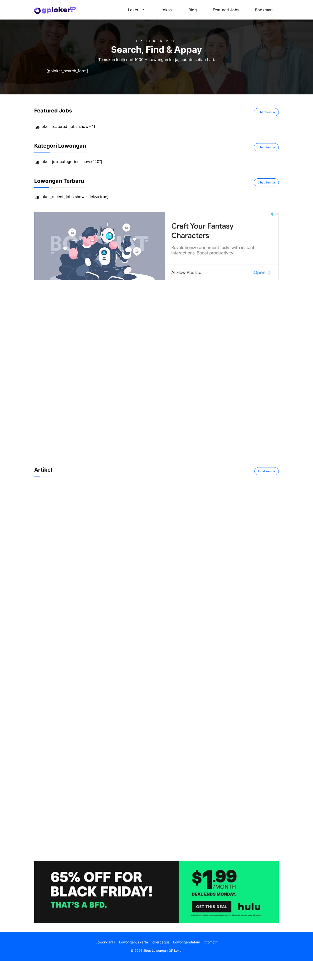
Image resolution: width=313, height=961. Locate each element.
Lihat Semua (266, 112)
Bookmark (264, 9)
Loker (133, 9)
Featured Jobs (226, 9)
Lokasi (167, 9)
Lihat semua (266, 471)
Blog (193, 9)
